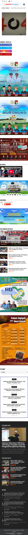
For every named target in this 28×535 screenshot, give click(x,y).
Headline (14, 394)
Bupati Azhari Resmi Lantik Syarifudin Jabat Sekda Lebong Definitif (12, 519)
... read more (17, 498)
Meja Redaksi (19, 533)
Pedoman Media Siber (10, 533)
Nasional (14, 386)
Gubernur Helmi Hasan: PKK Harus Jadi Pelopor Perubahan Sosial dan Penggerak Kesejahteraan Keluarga (13, 445)
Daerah (14, 379)
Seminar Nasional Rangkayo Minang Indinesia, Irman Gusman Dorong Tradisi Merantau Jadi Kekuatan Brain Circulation (13, 503)
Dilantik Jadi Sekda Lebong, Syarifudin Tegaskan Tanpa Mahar (14, 512)
